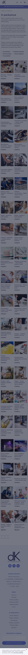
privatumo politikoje (18, 652)
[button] (26, 649)
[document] (14, 327)
